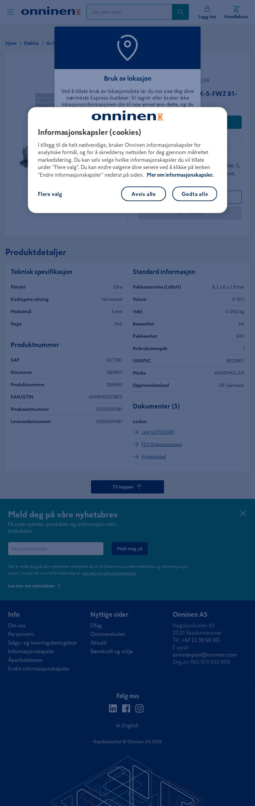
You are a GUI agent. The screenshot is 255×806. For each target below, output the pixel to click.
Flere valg (50, 194)
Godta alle (195, 194)
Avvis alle (143, 194)
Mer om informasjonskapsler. (180, 174)
